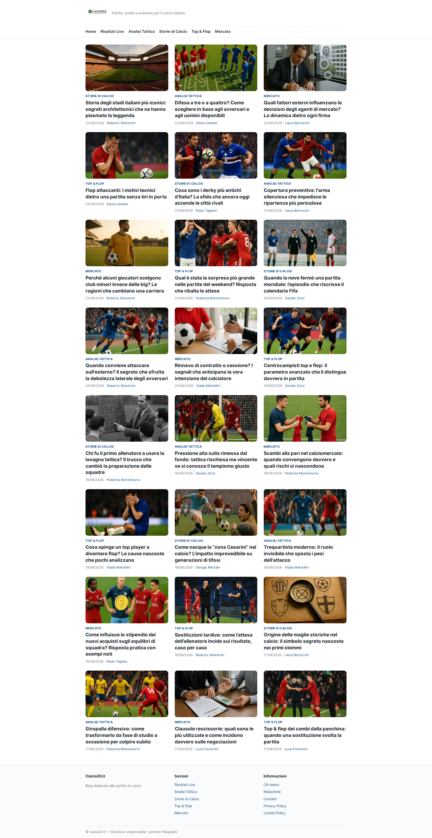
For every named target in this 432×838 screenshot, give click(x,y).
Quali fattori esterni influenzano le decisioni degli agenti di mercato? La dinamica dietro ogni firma (303, 109)
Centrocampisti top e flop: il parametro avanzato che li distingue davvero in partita (305, 372)
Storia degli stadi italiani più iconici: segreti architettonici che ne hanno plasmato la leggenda (126, 109)
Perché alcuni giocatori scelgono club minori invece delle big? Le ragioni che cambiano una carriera (125, 284)
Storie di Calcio (173, 31)
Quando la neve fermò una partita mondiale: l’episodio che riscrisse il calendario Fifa (304, 284)
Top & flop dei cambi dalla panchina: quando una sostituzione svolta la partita (305, 735)
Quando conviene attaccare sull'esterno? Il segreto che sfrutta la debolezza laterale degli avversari (127, 372)
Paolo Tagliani (206, 210)
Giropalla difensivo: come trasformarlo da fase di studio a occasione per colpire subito (121, 735)
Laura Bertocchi (297, 123)
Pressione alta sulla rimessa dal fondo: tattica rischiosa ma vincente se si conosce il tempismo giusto (216, 459)
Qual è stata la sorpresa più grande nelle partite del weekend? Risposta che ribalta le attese (215, 284)
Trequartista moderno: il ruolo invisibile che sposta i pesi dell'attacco (298, 553)
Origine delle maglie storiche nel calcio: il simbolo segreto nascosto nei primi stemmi (304, 641)
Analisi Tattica (141, 31)
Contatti (270, 799)
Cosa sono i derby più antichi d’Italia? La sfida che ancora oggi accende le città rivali (212, 196)
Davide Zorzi (294, 298)
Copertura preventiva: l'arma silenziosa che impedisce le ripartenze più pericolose (297, 196)
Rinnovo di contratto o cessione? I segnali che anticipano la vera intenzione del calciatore (214, 372)
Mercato (222, 31)
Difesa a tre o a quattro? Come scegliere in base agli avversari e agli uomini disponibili (212, 109)
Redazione (272, 791)
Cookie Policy (275, 813)
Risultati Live (112, 31)
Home (91, 31)
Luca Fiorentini (207, 749)
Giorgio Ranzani (208, 567)
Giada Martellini (208, 386)
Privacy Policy (275, 806)
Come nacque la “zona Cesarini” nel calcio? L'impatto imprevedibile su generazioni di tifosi (215, 553)
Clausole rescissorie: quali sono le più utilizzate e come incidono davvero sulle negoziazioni (214, 735)
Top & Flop (201, 31)
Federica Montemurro (213, 298)
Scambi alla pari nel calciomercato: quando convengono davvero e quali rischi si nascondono (303, 459)
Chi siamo (271, 784)
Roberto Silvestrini (121, 123)
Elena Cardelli (206, 123)
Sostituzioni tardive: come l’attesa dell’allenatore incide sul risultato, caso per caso (213, 641)
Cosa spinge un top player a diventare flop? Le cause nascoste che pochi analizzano (125, 553)
